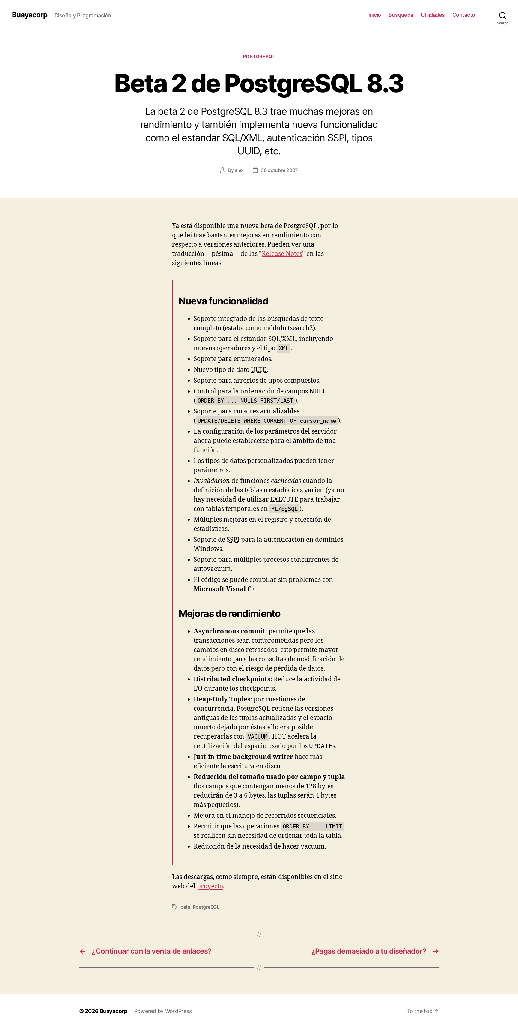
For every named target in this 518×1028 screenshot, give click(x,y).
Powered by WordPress (163, 1011)
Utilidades (433, 15)
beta (185, 907)
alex (239, 170)
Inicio (374, 15)
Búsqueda (401, 15)
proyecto (210, 886)
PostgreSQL (259, 56)
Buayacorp (29, 15)
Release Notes (282, 254)
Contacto (463, 15)
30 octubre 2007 (279, 170)
